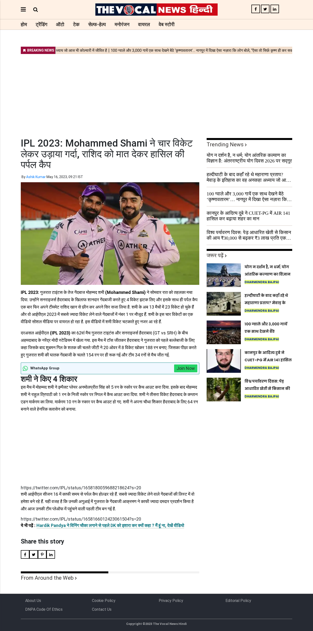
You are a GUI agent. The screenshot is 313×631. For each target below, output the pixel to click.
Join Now (186, 368)
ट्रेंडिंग (41, 24)
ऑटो (60, 24)
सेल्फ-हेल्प (97, 24)
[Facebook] (255, 9)
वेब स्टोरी (167, 24)
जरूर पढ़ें (215, 255)
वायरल (144, 24)
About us (33, 600)
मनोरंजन (122, 24)
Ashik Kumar (36, 177)
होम (24, 24)
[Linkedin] (274, 9)
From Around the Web (47, 578)
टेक (76, 24)
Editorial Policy (238, 600)
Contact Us (102, 609)
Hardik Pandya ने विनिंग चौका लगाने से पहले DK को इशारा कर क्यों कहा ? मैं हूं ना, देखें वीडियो (110, 525)
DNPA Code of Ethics (44, 609)
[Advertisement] (156, 93)
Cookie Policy (103, 600)
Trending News (225, 144)
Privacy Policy (171, 600)
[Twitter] (265, 9)
